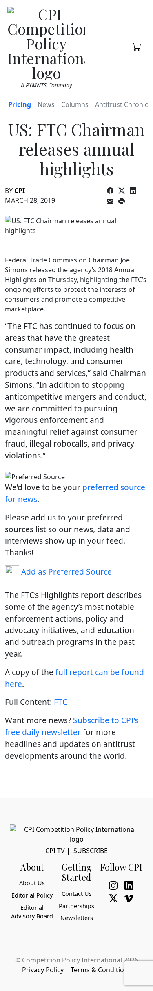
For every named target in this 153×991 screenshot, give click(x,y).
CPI (19, 190)
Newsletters (76, 918)
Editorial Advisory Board (32, 912)
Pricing (19, 104)
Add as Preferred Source (65, 571)
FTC (60, 701)
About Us (32, 883)
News (46, 104)
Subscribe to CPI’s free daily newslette (71, 726)
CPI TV (55, 850)
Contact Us (77, 894)
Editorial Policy (32, 895)
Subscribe (90, 850)
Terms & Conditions (101, 969)
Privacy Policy (43, 969)
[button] (137, 46)
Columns (75, 104)
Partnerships (76, 906)
